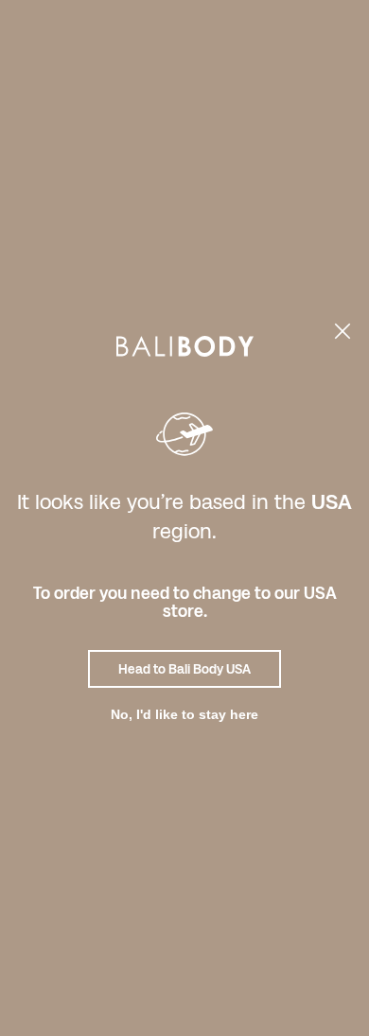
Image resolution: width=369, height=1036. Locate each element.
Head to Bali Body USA (184, 668)
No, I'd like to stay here (184, 714)
